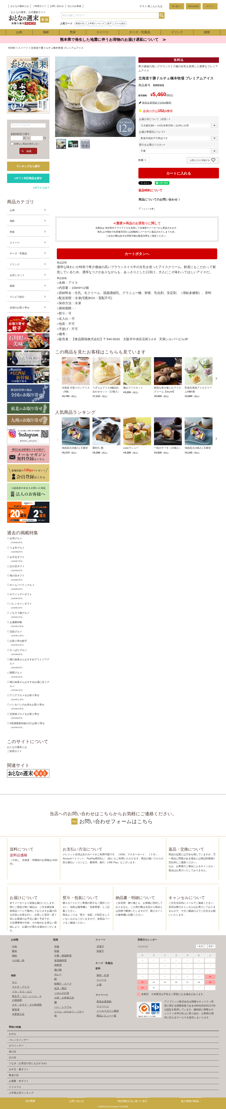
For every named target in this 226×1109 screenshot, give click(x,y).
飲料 (98, 968)
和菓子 (100, 951)
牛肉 (14, 946)
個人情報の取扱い (191, 1101)
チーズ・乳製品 (139, 32)
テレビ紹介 (120, 23)
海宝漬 (15, 1009)
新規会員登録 (193, 6)
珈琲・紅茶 (103, 975)
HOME (11, 47)
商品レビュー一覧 (106, 1015)
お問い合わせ (57, 6)
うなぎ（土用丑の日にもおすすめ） (28, 1063)
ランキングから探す (28, 166)
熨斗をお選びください (152, 144)
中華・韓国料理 (63, 955)
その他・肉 (18, 960)
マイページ (102, 994)
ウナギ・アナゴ (20, 986)
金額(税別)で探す (20, 134)
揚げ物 (58, 969)
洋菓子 (100, 946)
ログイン (210, 6)
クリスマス (15, 1087)
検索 (161, 15)
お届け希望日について (152, 131)
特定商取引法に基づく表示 (132, 1101)
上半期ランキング (95, 23)
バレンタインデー (19, 1039)
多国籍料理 (60, 960)
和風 (56, 951)
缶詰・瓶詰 (60, 988)
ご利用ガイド (39, 6)
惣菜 (73, 32)
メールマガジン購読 (108, 1010)
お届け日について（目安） (155, 119)
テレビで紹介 (17, 296)
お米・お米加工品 (64, 997)
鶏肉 (14, 955)
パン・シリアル (63, 1007)
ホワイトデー (16, 1045)
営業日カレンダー (147, 939)
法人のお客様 (74, 6)
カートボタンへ (137, 254)
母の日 (12, 1051)
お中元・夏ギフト (19, 1069)
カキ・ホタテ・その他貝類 (27, 1004)
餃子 (110, 23)
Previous (57, 379)
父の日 (12, 1057)
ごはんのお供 (61, 993)
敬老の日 (80, 23)
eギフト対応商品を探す (28, 178)
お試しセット (17, 275)
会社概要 (30, 1100)
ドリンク (177, 32)
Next (216, 378)
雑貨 (207, 32)
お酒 (99, 984)
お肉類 (14, 939)
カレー (58, 974)
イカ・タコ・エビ (22, 991)
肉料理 (58, 965)
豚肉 (14, 951)
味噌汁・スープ (63, 983)
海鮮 (46, 32)
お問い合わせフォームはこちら (116, 821)
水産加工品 (18, 1014)
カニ (14, 982)
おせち (12, 1033)
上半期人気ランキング (21, 1092)
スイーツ (102, 32)
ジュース (101, 979)
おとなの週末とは (19, 6)
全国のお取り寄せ (19, 307)
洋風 (56, 946)
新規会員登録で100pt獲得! (156, 102)
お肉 (19, 32)
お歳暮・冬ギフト (19, 1081)
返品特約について (150, 190)
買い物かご (176, 6)
